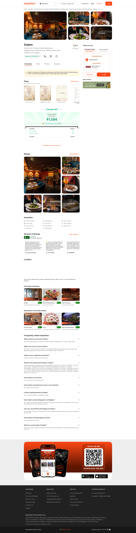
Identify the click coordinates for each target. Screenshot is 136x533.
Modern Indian (51, 50)
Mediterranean (29, 50)
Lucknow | (102, 517)
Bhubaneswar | (73, 519)
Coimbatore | (35, 519)
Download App (30, 502)
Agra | (89, 517)
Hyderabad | (95, 517)
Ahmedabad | (77, 517)
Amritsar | (65, 519)
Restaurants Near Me (53, 502)
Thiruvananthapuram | (33, 521)
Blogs (92, 3)
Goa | (70, 517)
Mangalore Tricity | (86, 521)
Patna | (59, 519)
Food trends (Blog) (32, 496)
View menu (74, 81)
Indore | (80, 519)
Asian (59, 50)
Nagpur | (43, 521)
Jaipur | (84, 517)
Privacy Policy (74, 505)
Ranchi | (42, 519)
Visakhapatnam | (50, 519)
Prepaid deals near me (54, 499)
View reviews (73, 234)
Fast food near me (53, 496)
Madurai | (56, 521)
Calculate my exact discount (51, 145)
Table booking (51, 493)
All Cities (95, 521)
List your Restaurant (98, 493)
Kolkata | (61, 517)
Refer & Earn (74, 499)
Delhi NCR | (29, 517)
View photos (73, 154)
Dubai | (66, 517)
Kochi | (28, 519)
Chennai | (50, 517)
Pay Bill (104, 74)
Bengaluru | (43, 517)
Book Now (90, 74)
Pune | (56, 517)
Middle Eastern (40, 50)
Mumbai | (37, 517)
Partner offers (30, 499)
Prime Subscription (76, 493)
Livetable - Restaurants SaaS (101, 496)
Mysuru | (93, 519)
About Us (29, 493)
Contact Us (85, 3)
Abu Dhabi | (63, 521)
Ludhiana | (87, 519)
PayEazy (72, 496)
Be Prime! (99, 3)
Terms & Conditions (76, 502)
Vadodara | (99, 519)
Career (28, 508)
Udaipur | (49, 521)
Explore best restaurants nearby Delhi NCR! (38, 524)
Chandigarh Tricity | (73, 521)
